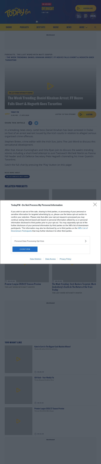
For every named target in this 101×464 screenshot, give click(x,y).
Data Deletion (35, 259)
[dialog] (50, 232)
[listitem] (50, 241)
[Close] (95, 205)
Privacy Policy (65, 259)
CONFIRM (25, 249)
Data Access (50, 259)
